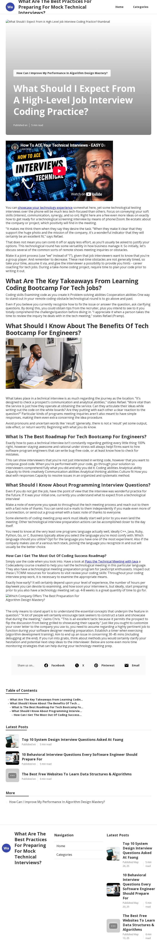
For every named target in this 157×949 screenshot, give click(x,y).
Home (119, 7)
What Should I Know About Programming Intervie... (47, 711)
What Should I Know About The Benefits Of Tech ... (45, 703)
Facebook (58, 665)
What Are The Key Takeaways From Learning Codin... (46, 699)
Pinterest (107, 665)
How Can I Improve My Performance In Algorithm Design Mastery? (62, 73)
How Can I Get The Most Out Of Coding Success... (48, 715)
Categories (140, 7)
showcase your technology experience (45, 207)
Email (135, 665)
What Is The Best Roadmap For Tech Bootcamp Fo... (47, 707)
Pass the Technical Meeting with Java (111, 561)
